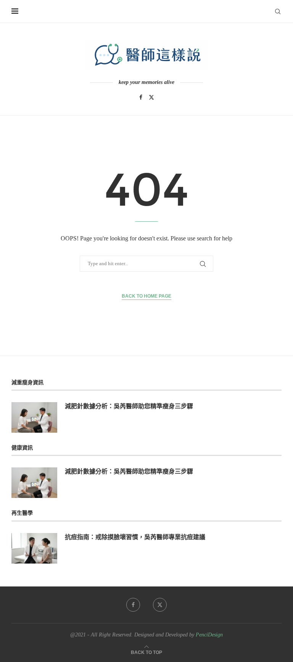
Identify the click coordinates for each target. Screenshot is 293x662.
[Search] (278, 11)
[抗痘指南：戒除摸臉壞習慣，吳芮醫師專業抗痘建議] (34, 548)
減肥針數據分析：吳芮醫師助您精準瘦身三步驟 (129, 406)
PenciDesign (209, 635)
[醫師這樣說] (146, 55)
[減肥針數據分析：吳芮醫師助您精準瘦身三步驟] (34, 417)
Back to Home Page (146, 296)
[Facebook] (140, 97)
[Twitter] (151, 97)
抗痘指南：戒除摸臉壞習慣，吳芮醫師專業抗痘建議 (135, 537)
